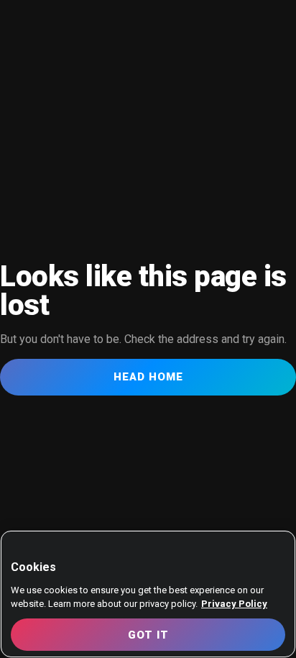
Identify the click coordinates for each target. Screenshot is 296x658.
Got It (148, 635)
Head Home (148, 376)
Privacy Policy (234, 603)
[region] (148, 594)
